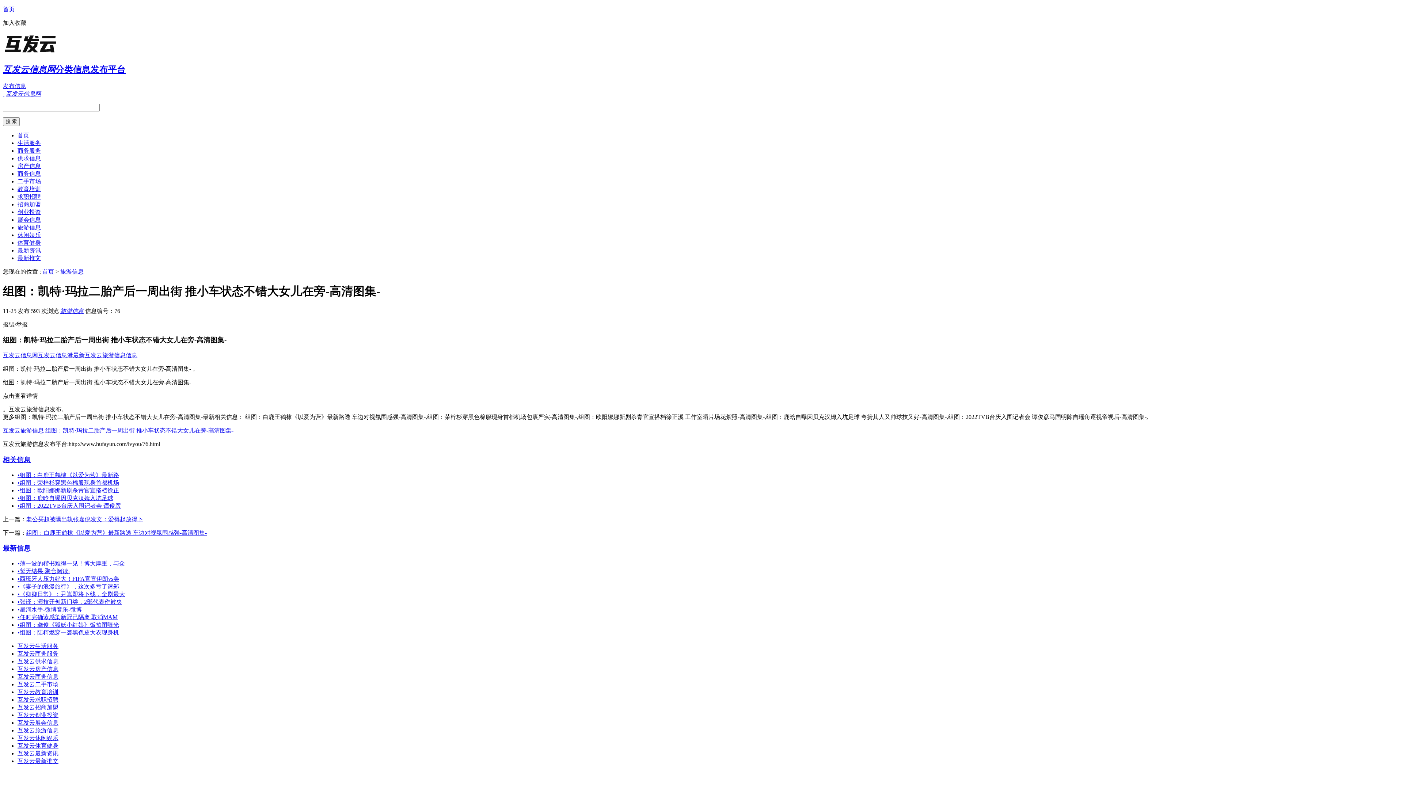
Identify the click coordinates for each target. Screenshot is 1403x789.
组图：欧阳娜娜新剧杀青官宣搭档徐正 (68, 490)
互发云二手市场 (38, 684)
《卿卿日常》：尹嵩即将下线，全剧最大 (71, 594)
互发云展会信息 (38, 723)
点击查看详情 (20, 396)
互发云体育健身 (38, 746)
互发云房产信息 (38, 669)
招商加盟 (29, 204)
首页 (9, 9)
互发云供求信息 (38, 661)
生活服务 (29, 143)
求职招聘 (29, 197)
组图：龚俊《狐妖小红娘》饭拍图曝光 (68, 625)
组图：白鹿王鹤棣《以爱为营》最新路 (68, 475)
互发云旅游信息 (23, 430)
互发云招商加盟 (38, 707)
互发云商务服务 (38, 654)
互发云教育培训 (38, 692)
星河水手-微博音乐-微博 (50, 609)
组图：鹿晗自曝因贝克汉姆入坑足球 (65, 498)
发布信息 (14, 86)
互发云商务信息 (38, 677)
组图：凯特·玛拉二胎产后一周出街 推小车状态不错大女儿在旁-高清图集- (139, 430)
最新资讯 (29, 250)
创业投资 (29, 212)
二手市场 (29, 181)
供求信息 (29, 158)
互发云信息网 (20, 355)
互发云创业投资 (38, 715)
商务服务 (29, 151)
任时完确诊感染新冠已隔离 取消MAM (68, 617)
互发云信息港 (55, 355)
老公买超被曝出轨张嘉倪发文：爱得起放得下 (84, 519)
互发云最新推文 (38, 761)
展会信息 (29, 220)
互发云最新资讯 (38, 753)
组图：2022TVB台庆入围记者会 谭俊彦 (69, 506)
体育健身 (29, 243)
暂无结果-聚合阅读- (44, 571)
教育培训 (29, 189)
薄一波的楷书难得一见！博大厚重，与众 (71, 563)
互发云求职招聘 (38, 700)
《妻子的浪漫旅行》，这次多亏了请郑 (68, 586)
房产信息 (29, 166)
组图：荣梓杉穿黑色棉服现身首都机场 (68, 483)
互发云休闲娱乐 (38, 738)
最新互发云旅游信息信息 (105, 355)
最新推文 (29, 258)
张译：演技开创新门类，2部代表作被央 (70, 602)
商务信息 (29, 174)
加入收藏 (14, 23)
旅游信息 (29, 227)
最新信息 (17, 548)
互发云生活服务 (38, 646)
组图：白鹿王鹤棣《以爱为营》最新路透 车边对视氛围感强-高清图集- (116, 533)
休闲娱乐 (29, 235)
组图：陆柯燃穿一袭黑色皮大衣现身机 (68, 632)
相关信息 (17, 460)
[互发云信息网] (48, 53)
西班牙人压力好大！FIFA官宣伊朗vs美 (68, 579)
